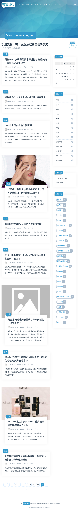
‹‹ (4, 485)
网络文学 (61, 200)
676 (26, 67)
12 (46, 485)
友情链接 (64, 151)
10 (38, 485)
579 (26, 262)
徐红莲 (60, 307)
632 (26, 365)
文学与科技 (62, 240)
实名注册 (61, 230)
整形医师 (61, 286)
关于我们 (64, 142)
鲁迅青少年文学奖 (64, 225)
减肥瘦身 (61, 322)
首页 (18, 4)
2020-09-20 (17, 101)
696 (26, 129)
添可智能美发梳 (63, 261)
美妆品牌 (61, 276)
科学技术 (61, 291)
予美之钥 (61, 302)
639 (30, 197)
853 (26, 463)
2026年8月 (59, 56)
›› (27, 488)
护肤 (27, 4)
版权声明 (64, 155)
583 (30, 327)
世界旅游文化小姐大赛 (65, 296)
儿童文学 (61, 210)
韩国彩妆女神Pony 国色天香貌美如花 (23, 224)
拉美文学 (61, 205)
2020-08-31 (17, 463)
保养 (41, 4)
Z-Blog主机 (60, 182)
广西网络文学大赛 (64, 235)
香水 (50, 4)
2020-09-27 (17, 67)
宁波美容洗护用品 (64, 266)
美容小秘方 (62, 317)
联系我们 (64, 160)
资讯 (23, 4)
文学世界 (61, 215)
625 (30, 429)
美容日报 (8, 4)
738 (26, 228)
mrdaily (9, 67)
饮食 (45, 4)
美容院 (60, 281)
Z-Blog (37, 507)
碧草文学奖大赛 (63, 246)
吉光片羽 (47, 507)
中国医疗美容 (62, 312)
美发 (32, 4)
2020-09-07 (20, 327)
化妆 (36, 4)
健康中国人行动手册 (64, 251)
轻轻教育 (61, 220)
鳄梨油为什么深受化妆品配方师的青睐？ (25, 97)
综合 (59, 4)
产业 (55, 4)
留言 (73, 45)
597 (26, 101)
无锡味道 (61, 256)
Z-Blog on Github (61, 178)
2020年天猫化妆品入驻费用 (18, 125)
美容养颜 (61, 271)
